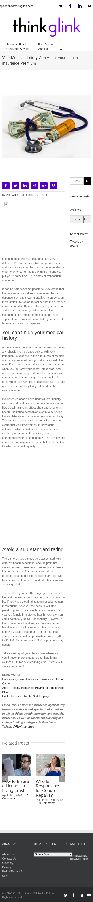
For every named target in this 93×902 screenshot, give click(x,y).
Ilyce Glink (12, 194)
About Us (8, 854)
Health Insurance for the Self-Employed (26, 696)
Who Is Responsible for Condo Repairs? (47, 788)
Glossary (7, 863)
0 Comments (47, 803)
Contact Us (9, 858)
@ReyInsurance (23, 726)
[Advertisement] (46, 499)
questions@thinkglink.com (16, 6)
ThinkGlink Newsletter (79, 857)
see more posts (80, 196)
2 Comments (15, 797)
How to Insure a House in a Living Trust (15, 786)
